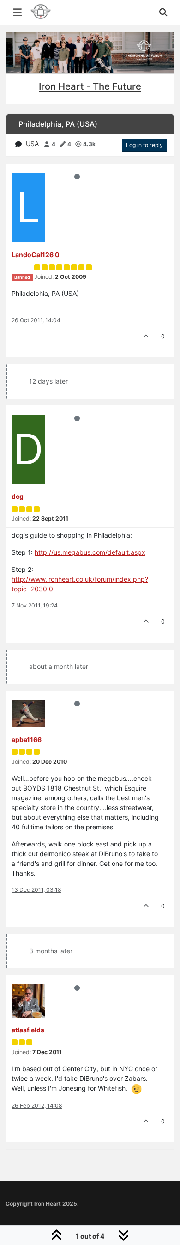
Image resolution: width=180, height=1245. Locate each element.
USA (32, 143)
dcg (18, 496)
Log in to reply (144, 144)
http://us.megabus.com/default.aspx (90, 552)
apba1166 (27, 739)
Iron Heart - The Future (90, 86)
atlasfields (28, 1030)
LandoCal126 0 (36, 254)
